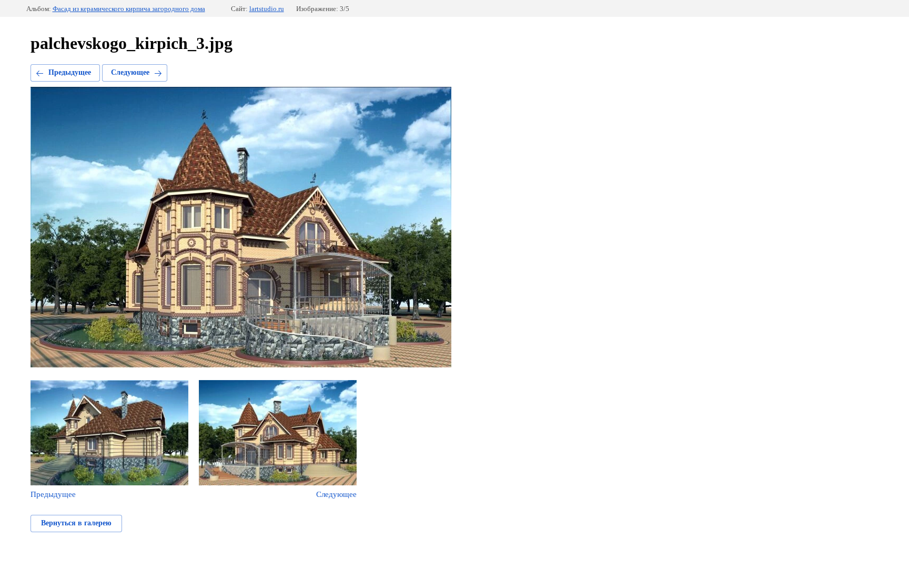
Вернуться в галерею (76, 523)
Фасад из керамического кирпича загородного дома (129, 9)
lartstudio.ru (266, 9)
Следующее (130, 72)
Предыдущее (69, 72)
